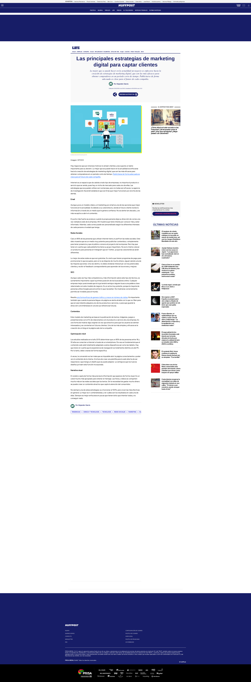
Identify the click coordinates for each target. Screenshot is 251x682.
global (100, 10)
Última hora (239, 5)
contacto (68, 636)
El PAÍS (103, 670)
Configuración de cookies (134, 630)
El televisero (128, 10)
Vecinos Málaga (166, 1)
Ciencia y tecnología (91, 412)
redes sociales (119, 412)
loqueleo (146, 676)
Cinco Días (129, 673)
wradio (122, 673)
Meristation (155, 676)
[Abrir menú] (2, 5)
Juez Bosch (147, 1)
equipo (67, 630)
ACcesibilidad (130, 642)
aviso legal (129, 636)
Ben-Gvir (110, 1)
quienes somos (69, 633)
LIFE (113, 10)
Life (76, 48)
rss (66, 642)
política (93, 10)
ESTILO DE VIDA (115, 51)
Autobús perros (156, 1)
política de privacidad (132, 639)
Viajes (92, 51)
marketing (132, 412)
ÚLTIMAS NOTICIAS (155, 10)
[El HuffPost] (126, 5)
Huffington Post (105, 673)
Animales (79, 51)
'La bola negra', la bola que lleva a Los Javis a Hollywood (171, 287)
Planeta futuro (151, 673)
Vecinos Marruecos (79, 1)
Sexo (142, 51)
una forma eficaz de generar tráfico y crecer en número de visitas (102, 297)
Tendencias (76, 412)
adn (153, 670)
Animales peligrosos (179, 1)
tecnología (106, 412)
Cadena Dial (137, 673)
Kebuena (159, 673)
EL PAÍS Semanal (144, 673)
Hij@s (122, 51)
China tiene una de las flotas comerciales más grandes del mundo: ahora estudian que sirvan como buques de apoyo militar (171, 368)
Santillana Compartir (132, 670)
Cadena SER (140, 670)
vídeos (119, 10)
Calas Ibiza (139, 1)
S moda (137, 676)
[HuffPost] (71, 625)
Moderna (111, 676)
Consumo (86, 51)
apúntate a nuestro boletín (165, 214)
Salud (74, 51)
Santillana (122, 670)
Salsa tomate (130, 1)
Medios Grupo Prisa (86, 676)
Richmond (102, 676)
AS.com (146, 670)
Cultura (127, 51)
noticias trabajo (141, 10)
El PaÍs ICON (130, 676)
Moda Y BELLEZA (135, 51)
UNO (116, 673)
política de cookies (132, 633)
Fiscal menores (91, 1)
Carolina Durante (119, 1)
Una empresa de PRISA (86, 672)
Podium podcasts (121, 676)
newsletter (69, 639)
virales (107, 10)
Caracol (160, 670)
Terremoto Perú (101, 1)
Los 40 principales (112, 670)
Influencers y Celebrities (102, 51)
